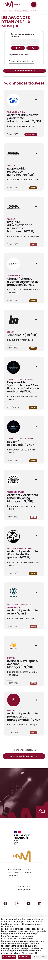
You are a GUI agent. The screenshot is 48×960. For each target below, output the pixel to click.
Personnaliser (40, 957)
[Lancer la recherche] (36, 41)
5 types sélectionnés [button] (19, 61)
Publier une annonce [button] (22, 71)
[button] (26, 4)
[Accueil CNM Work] (11, 5)
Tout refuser (24, 957)
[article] (24, 113)
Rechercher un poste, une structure (22, 35)
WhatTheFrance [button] (34, 11)
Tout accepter (9, 957)
